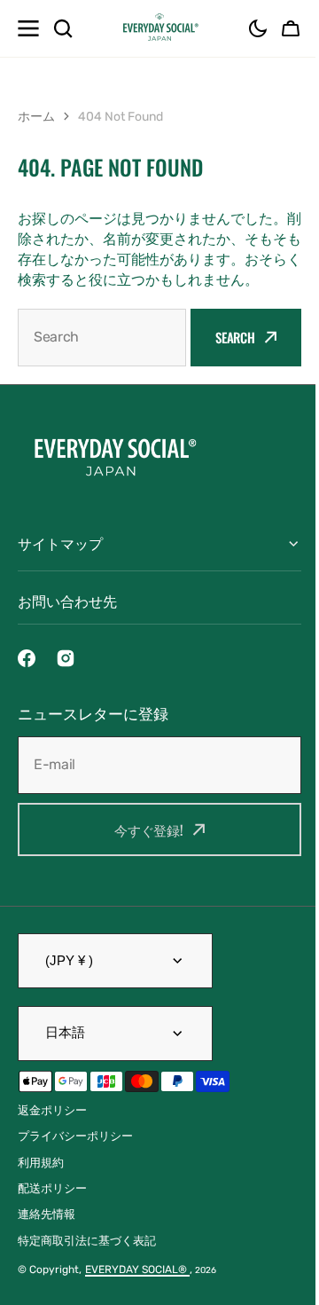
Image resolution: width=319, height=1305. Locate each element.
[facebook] (26, 678)
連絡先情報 (46, 1234)
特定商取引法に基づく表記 (87, 1261)
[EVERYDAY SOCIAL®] (159, 28)
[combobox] (102, 337)
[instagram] (65, 678)
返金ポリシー (52, 1130)
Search (235, 337)
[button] (258, 28)
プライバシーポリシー (75, 1156)
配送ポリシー (52, 1208)
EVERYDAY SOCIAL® (137, 1290)
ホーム (36, 116)
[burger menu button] (28, 28)
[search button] (63, 28)
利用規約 (41, 1183)
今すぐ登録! (141, 850)
